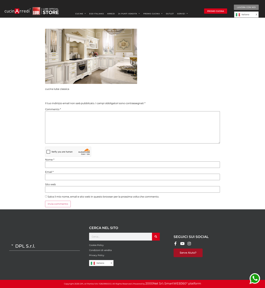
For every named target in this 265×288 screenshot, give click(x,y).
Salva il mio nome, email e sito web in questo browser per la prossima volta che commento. (103, 197)
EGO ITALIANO (96, 14)
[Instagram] (189, 243)
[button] (44, 246)
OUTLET (170, 14)
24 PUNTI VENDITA (127, 14)
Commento (53, 109)
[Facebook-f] (175, 243)
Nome (49, 160)
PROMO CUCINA (151, 14)
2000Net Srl (154, 283)
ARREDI (111, 14)
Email (49, 172)
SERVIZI (181, 14)
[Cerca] (156, 237)
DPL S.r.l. (25, 246)
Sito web (50, 184)
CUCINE (79, 14)
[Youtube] (182, 243)
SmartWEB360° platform (182, 283)
